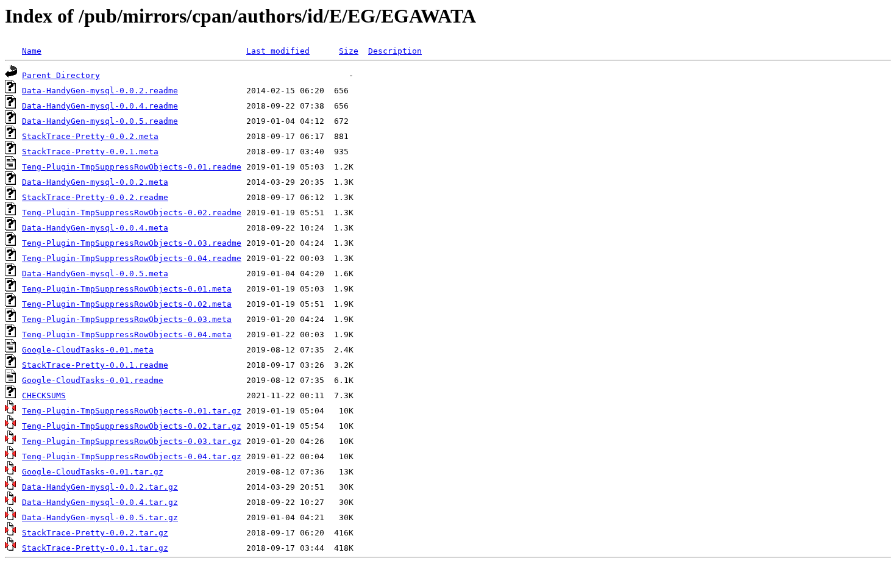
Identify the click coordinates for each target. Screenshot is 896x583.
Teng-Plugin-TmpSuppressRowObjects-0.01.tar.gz (131, 410)
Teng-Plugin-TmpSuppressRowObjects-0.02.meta (127, 304)
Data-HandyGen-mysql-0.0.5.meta (95, 273)
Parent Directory (61, 75)
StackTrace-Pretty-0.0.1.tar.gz (95, 548)
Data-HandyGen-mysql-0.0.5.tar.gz (100, 517)
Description (395, 50)
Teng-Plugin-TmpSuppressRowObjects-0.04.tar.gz (131, 456)
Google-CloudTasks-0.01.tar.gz (92, 471)
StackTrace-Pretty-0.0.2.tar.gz (95, 532)
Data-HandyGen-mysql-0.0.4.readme (100, 105)
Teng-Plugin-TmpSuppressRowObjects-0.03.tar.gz (131, 441)
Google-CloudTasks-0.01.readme (92, 380)
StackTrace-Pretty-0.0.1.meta (90, 151)
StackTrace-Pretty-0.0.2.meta (90, 136)
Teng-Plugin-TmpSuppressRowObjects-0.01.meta (127, 288)
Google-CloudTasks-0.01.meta (88, 349)
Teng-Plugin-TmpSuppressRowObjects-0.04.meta (127, 334)
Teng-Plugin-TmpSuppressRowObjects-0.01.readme (131, 166)
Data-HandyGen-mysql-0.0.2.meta (95, 182)
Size (348, 50)
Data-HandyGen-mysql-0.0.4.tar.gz (100, 502)
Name (31, 50)
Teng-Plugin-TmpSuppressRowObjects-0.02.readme (131, 212)
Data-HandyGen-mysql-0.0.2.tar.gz (100, 487)
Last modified (278, 50)
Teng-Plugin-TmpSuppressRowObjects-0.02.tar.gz (131, 426)
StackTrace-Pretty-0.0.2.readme (95, 197)
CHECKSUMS (44, 395)
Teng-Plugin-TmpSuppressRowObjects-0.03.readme (131, 243)
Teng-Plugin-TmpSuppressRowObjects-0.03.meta (127, 319)
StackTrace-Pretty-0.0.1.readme (95, 365)
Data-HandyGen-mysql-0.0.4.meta (95, 227)
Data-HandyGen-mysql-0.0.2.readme (100, 90)
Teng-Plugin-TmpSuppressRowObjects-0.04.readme (131, 258)
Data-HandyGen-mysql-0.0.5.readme (100, 121)
